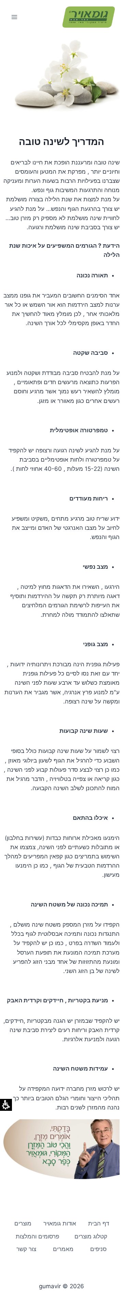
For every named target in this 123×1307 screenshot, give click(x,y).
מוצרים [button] (22, 1223)
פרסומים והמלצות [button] (37, 1236)
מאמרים (63, 1249)
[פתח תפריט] (14, 17)
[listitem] (61, 1149)
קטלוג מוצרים (90, 1236)
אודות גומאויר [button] (59, 1223)
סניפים (98, 1249)
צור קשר (26, 1249)
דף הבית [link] (98, 1223)
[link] (88, 17)
